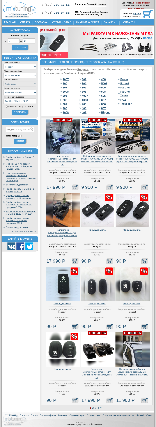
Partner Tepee (125, 93)
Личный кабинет (87, 22)
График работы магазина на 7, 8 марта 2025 (20, 190)
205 (65, 95)
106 (65, 83)
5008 (104, 83)
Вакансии (110, 22)
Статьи (34, 415)
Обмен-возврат (77, 415)
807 (103, 108)
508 (103, 91)
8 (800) (56, 4)
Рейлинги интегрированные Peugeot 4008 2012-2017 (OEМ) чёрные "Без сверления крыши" (132, 159)
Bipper (105, 112)
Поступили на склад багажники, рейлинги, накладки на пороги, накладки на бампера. (21, 177)
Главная (10, 22)
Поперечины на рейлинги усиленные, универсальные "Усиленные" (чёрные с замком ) (132, 372)
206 (65, 100)
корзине (137, 13)
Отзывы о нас (61, 22)
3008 (66, 112)
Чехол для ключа (97, 230)
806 (103, 104)
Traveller (126, 103)
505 (103, 87)
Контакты (128, 22)
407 (84, 112)
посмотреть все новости (24, 231)
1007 (66, 79)
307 (84, 87)
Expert (124, 83)
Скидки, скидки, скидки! (17, 227)
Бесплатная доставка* (17, 184)
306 (84, 83)
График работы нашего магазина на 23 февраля (18, 196)
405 (84, 104)
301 (84, 79)
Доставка (41, 22)
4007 (85, 95)
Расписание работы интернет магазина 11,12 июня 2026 (21, 212)
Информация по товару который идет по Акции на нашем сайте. (19, 166)
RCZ (123, 99)
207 (65, 104)
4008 (85, 100)
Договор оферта (48, 415)
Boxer (124, 79)
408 (103, 79)
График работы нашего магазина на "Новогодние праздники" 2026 (19, 204)
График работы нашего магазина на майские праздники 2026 (17, 220)
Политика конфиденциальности (118, 415)
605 (103, 95)
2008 (66, 91)
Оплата (25, 22)
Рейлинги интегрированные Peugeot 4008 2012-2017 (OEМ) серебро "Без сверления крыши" (97, 159)
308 (84, 91)
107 (65, 87)
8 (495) (56, 12)
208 (65, 108)
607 (103, 100)
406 (84, 108)
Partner (125, 87)
